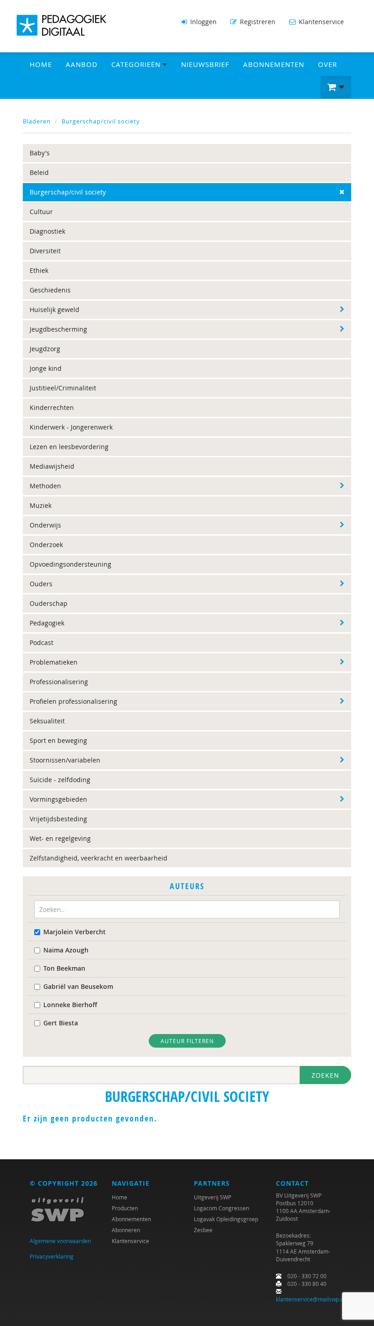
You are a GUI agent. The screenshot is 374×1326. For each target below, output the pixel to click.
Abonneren (126, 1230)
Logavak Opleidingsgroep (226, 1219)
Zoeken (325, 1075)
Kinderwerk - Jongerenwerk (71, 427)
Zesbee (203, 1230)
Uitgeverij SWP (212, 1197)
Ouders (41, 583)
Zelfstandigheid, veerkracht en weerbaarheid (98, 858)
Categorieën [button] (137, 64)
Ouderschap (49, 603)
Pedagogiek (47, 623)
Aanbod (82, 64)
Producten (125, 1208)
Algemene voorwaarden (60, 1240)
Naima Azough (65, 950)
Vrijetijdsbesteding (58, 818)
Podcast (41, 642)
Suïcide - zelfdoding (60, 779)
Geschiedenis (50, 290)
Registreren (256, 21)
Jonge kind (46, 368)
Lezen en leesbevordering (69, 446)
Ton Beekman (64, 968)
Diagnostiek (47, 231)
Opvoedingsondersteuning (70, 564)
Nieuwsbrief (205, 64)
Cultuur (41, 211)
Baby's (40, 152)
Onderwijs (45, 525)
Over (327, 64)
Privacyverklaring (51, 1256)
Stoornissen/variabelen (65, 760)
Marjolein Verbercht (74, 931)
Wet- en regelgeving (60, 838)
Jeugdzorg (45, 348)
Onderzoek (46, 544)
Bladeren (37, 121)
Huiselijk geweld (54, 309)
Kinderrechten (52, 407)
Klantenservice (320, 21)
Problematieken (54, 662)
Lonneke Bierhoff (70, 1004)
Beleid (39, 172)
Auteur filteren (187, 1040)
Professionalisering (59, 681)
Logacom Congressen (221, 1208)
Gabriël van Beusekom (78, 986)
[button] (336, 87)
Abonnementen (273, 64)
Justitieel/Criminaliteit (63, 388)
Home (41, 64)
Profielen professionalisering (73, 701)
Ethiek (39, 270)
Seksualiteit (47, 721)
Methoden (45, 485)
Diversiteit (45, 250)
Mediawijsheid (52, 466)
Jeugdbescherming (58, 329)
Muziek (41, 505)
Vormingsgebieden (58, 799)
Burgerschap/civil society (101, 121)
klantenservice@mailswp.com (313, 1299)
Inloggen (202, 21)
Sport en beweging (58, 740)
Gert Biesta (60, 1023)
